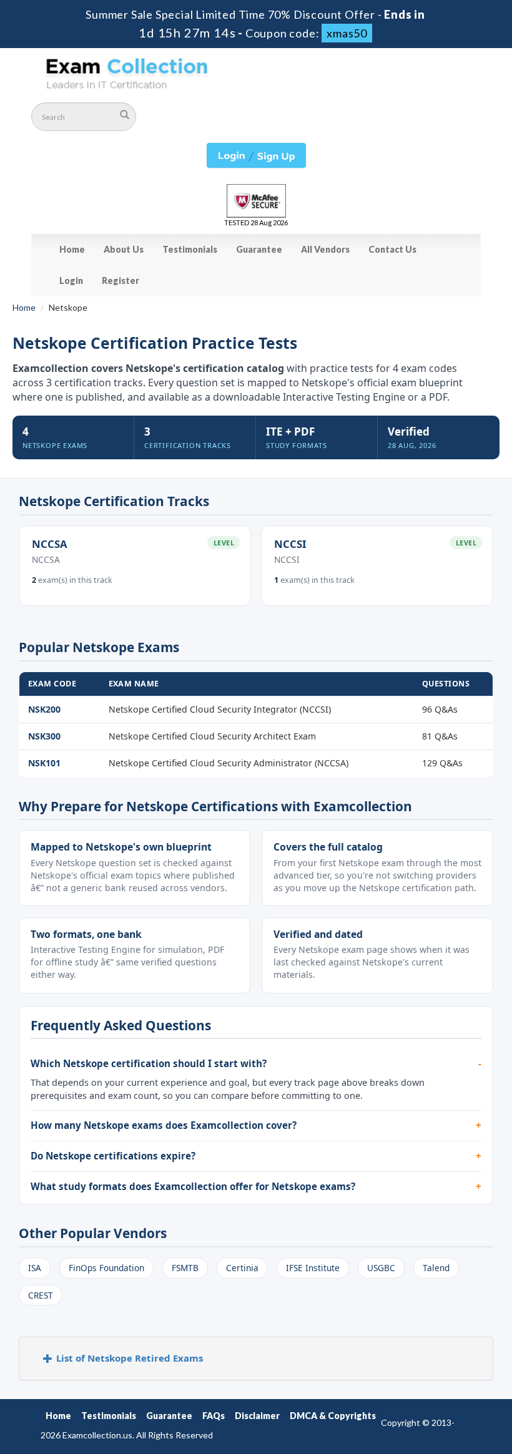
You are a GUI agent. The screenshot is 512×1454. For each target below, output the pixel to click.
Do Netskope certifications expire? (113, 1155)
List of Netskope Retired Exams (129, 1358)
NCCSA (49, 544)
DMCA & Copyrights (333, 1415)
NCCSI (290, 544)
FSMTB (185, 1268)
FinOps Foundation (106, 1268)
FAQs (213, 1415)
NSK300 (44, 736)
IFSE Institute (313, 1268)
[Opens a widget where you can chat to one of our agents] (426, 1382)
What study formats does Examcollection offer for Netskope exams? (193, 1186)
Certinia (242, 1268)
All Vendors (325, 249)
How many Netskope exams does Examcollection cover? (164, 1125)
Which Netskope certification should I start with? (149, 1063)
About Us (124, 249)
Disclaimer (257, 1415)
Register (120, 280)
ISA (34, 1268)
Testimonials (189, 249)
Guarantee (259, 249)
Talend (436, 1268)
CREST (40, 1295)
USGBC (381, 1268)
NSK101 (44, 763)
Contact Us (392, 249)
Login (71, 280)
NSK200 (44, 709)
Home (72, 249)
